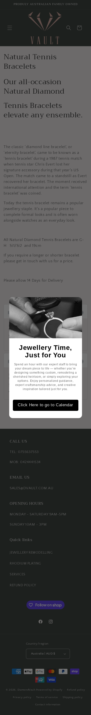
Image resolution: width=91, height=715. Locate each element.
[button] (76, 303)
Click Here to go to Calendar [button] (45, 405)
